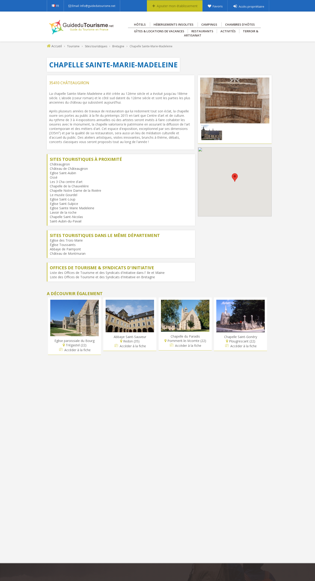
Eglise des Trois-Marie (66, 240)
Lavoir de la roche (63, 212)
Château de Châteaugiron (69, 168)
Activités (228, 31)
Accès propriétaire (251, 6)
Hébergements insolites (173, 24)
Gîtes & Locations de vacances (159, 31)
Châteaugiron (60, 164)
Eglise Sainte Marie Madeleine (72, 208)
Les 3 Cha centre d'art (66, 182)
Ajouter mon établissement (177, 6)
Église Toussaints (63, 245)
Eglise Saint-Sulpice (64, 203)
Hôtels (140, 24)
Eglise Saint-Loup (62, 199)
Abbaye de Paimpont (65, 249)
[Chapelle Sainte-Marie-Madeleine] (234, 121)
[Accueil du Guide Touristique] (82, 33)
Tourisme (73, 46)
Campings (209, 24)
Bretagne (118, 46)
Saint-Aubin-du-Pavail (65, 221)
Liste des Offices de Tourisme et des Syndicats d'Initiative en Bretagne (102, 277)
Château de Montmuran (68, 253)
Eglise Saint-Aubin (63, 173)
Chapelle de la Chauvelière (69, 186)
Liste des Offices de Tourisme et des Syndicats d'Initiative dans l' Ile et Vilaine (107, 272)
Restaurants (202, 31)
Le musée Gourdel (63, 195)
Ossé (53, 177)
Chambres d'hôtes (240, 24)
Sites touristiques (96, 46)
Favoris (218, 6)
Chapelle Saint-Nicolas (66, 217)
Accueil (56, 46)
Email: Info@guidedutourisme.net (93, 6)
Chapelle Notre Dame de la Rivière (75, 190)
